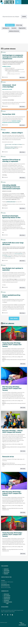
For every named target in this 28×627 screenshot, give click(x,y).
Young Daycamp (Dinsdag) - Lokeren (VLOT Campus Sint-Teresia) (12, 344)
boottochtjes (4, 255)
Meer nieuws (14, 318)
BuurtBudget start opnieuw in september (12, 269)
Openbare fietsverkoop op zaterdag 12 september (11, 160)
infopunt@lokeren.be (5, 584)
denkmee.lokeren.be (14, 31)
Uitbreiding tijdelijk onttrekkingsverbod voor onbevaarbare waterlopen (11, 187)
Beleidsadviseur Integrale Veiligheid (11, 147)
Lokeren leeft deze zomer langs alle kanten (13, 243)
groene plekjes (8, 256)
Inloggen (20, 622)
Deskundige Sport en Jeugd (9, 148)
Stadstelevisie (7, 598)
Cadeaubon (6, 569)
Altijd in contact (10, 25)
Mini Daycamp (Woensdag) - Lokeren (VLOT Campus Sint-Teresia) (12, 493)
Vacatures (14, 28)
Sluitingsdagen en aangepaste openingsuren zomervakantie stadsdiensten (12, 57)
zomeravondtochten (18, 253)
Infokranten (6, 594)
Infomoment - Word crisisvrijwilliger (9, 86)
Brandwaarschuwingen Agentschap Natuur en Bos (11, 216)
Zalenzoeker (6, 570)
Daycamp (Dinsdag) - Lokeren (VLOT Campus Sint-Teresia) (12, 431)
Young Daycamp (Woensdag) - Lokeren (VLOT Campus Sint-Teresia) (12, 534)
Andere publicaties (8, 601)
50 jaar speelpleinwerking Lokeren (11, 296)
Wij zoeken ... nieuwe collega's (12, 133)
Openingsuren (6, 28)
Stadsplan (6, 573)
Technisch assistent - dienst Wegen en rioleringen (13, 144)
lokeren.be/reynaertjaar (14, 122)
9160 (7, 603)
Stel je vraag (19, 25)
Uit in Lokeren (8, 323)
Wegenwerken (22, 28)
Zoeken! (24, 16)
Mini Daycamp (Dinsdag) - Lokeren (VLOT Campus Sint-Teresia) (12, 388)
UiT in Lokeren (7, 595)
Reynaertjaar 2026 (8, 114)
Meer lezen (22, 77)
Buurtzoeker (6, 572)
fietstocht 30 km (8, 457)
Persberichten (7, 597)
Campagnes (6, 600)
